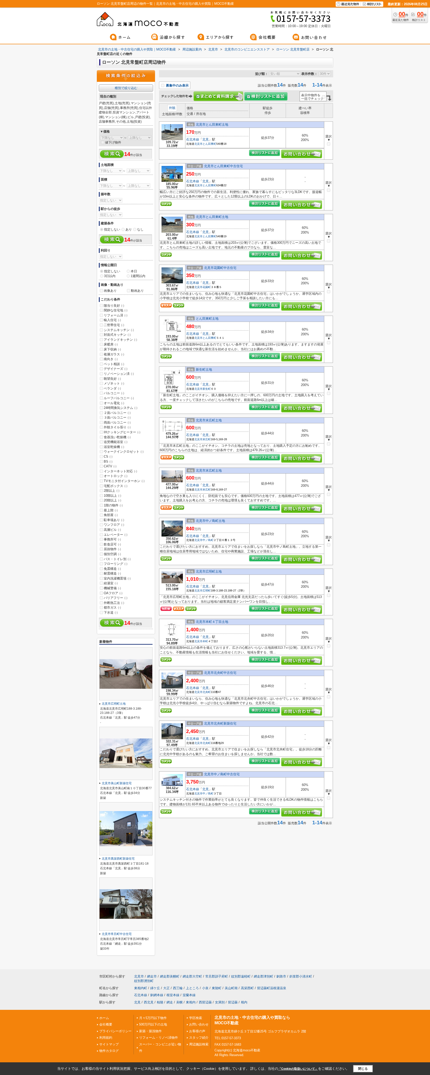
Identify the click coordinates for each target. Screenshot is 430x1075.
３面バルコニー (117, 417)
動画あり (137, 291)
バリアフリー (115, 598)
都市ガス (112, 607)
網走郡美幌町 (169, 976)
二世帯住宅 (114, 325)
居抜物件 (112, 549)
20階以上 (112, 500)
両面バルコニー (117, 422)
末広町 (207, 439)
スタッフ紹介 (199, 1037)
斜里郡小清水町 (300, 976)
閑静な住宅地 (115, 310)
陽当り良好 (114, 305)
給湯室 (111, 583)
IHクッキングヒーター (122, 432)
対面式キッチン (117, 335)
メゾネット (114, 383)
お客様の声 (197, 1031)
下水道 (111, 612)
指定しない (112, 229)
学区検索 (195, 1018)
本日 (134, 271)
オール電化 (114, 403)
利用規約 (105, 1037)
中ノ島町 (208, 539)
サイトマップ (109, 1044)
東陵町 (216, 988)
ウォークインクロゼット (124, 451)
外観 (172, 108)
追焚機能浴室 (115, 442)
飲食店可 (112, 544)
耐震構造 (112, 573)
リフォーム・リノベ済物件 (158, 1037)
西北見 (149, 1002)
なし (140, 229)
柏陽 (160, 1002)
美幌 (179, 1002)
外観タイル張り (117, 427)
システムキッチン (119, 330)
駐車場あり (114, 520)
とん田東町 (209, 143)
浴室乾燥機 (114, 447)
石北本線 (192, 139)
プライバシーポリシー (115, 1031)
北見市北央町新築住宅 (220, 723)
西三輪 (178, 988)
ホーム (104, 1018)
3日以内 (109, 276)
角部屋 (111, 515)
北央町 (207, 691)
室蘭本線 (189, 995)
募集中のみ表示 (177, 85)
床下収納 (112, 349)
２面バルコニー (117, 413)
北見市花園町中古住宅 (220, 268)
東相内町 (140, 988)
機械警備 (112, 588)
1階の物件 (113, 505)
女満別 (220, 1002)
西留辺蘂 (205, 1002)
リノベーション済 (119, 374)
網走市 (152, 976)
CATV (110, 466)
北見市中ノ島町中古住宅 (222, 774)
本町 (205, 641)
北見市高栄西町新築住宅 (118, 858)
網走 (169, 1002)
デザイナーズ (115, 369)
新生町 (207, 388)
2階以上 (111, 490)
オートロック (115, 476)
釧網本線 (156, 995)
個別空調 (112, 554)
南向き (111, 359)
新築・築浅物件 (150, 1031)
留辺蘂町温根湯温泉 (271, 988)
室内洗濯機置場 (117, 578)
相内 (244, 1002)
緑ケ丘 (155, 988)
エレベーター (115, 535)
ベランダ (112, 388)
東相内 (191, 1002)
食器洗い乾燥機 (117, 437)
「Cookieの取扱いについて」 (298, 1069)
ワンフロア (114, 525)
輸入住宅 (112, 320)
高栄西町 (247, 988)
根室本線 (172, 995)
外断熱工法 (114, 603)
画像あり (110, 291)
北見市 (198, 143)
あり (128, 229)
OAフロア (113, 593)
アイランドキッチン (120, 340)
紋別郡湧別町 (144, 981)
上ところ (192, 988)
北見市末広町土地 (209, 420)
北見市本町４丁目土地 (212, 622)
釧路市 (281, 976)
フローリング (115, 564)
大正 (166, 988)
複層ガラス (114, 354)
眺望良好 (112, 379)
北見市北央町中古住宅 (220, 673)
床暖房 (111, 344)
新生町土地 (204, 369)
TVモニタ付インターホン (124, 481)
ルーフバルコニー (119, 398)
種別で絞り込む (126, 88)
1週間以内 (138, 276)
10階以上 (112, 495)
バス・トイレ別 (117, 559)
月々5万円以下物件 (153, 1018)
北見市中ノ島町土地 (210, 521)
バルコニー (114, 393)
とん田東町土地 (207, 318)
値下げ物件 (113, 142)
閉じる (363, 1069)
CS (108, 456)
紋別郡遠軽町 (241, 976)
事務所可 (112, 539)
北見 (205, 139)
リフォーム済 (115, 315)
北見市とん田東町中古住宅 (223, 166)
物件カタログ (109, 1051)
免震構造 (112, 569)
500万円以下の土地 (153, 1024)
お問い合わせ (199, 1024)
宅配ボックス (115, 486)
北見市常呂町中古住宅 (117, 934)
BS (108, 461)
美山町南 (231, 988)
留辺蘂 (233, 1002)
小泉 (205, 988)
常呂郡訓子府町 (216, 976)
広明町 (207, 590)
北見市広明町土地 (209, 571)
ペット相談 (114, 364)
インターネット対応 (120, 471)
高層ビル (112, 530)
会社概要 (105, 1024)
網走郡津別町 (263, 976)
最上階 (111, 510)
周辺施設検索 (199, 1044)
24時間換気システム (120, 408)
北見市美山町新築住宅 (117, 783)
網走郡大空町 (192, 976)
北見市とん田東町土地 (212, 124)
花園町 (207, 287)
